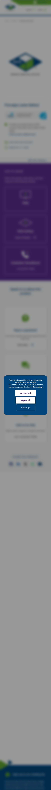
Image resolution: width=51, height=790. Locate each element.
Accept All (25, 392)
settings (39, 387)
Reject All (25, 400)
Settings (25, 407)
